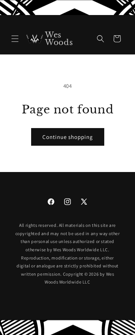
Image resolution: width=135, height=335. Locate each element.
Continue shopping (67, 136)
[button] (15, 38)
